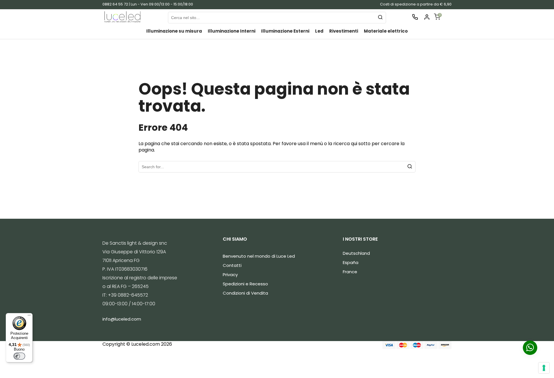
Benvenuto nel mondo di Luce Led (259, 256)
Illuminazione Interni (231, 31)
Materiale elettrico (386, 31)
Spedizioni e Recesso (245, 284)
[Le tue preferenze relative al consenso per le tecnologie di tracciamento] (543, 367)
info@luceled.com (121, 319)
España (350, 262)
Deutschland (356, 253)
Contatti (232, 265)
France (350, 272)
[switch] (19, 356)
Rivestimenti (343, 31)
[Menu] (29, 316)
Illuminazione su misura (174, 31)
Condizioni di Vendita (245, 293)
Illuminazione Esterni (285, 31)
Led (319, 31)
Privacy (230, 275)
